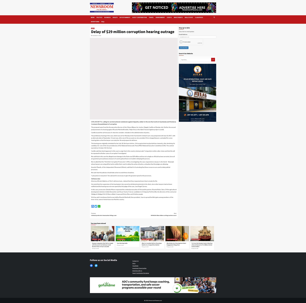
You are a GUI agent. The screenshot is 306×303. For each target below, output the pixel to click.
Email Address (183, 34)
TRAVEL (151, 17)
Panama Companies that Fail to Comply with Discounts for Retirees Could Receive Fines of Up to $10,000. (102, 244)
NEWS (93, 17)
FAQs (102, 22)
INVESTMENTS (178, 17)
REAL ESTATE (189, 17)
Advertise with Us (137, 270)
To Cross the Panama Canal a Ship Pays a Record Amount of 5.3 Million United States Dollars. (201, 244)
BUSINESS (107, 17)
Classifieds (135, 266)
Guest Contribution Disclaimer (140, 273)
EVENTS (169, 17)
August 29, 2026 (96, 248)
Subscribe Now (183, 47)
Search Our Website (186, 53)
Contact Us (135, 261)
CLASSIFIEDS (199, 17)
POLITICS (99, 17)
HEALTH (115, 17)
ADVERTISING (95, 22)
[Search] (214, 17)
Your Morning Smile (122, 243)
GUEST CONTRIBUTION (139, 17)
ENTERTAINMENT (125, 17)
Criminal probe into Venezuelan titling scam (104, 214)
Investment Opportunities (139, 268)
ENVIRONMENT (160, 17)
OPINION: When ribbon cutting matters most (164, 214)
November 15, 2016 (96, 35)
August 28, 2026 (121, 245)
